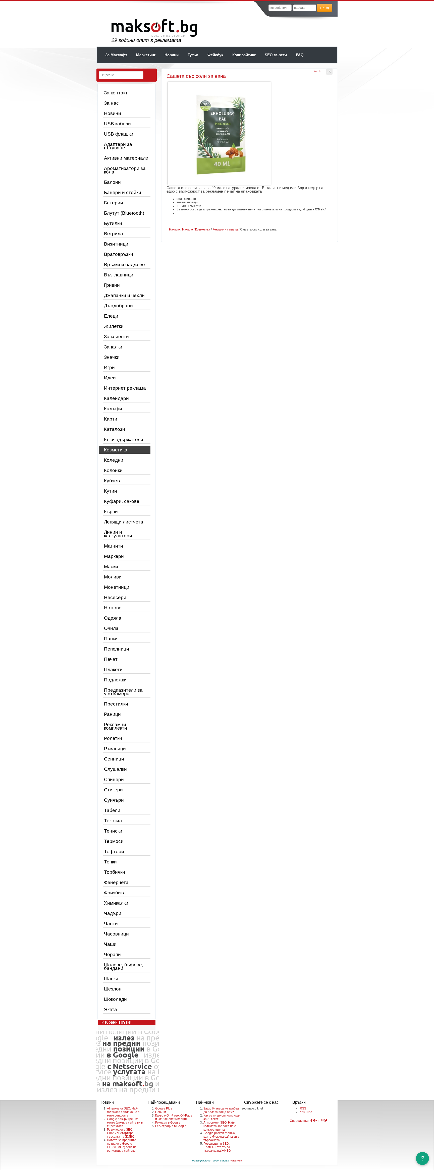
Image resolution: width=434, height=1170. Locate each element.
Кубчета (113, 480)
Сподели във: (299, 1121)
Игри (109, 367)
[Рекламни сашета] (329, 72)
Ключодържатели (123, 439)
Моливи (113, 576)
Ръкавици (115, 748)
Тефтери (114, 851)
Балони (112, 182)
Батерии (113, 202)
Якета (110, 1009)
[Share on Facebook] (311, 1120)
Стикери (113, 789)
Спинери (114, 779)
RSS (303, 1108)
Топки (110, 861)
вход (324, 8)
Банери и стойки (122, 192)
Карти (110, 419)
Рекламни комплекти (115, 726)
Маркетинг (145, 55)
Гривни (112, 285)
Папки (111, 638)
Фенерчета (116, 882)
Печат (111, 659)
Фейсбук (215, 55)
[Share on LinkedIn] (319, 1120)
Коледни (113, 460)
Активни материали (126, 158)
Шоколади (115, 999)
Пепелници (116, 649)
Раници (112, 714)
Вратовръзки (118, 254)
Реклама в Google (167, 1122)
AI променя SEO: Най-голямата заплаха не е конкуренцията (123, 1112)
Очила (111, 628)
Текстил (113, 820)
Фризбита (115, 892)
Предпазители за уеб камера (123, 691)
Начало (174, 229)
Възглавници (118, 274)
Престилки (116, 704)
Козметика (115, 449)
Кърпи (111, 511)
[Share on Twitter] (325, 1120)
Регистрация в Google (170, 1126)
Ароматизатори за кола (125, 170)
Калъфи (113, 408)
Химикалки (116, 903)
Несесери (115, 597)
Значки (112, 357)
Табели (112, 810)
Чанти (111, 923)
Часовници (116, 934)
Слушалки (115, 769)
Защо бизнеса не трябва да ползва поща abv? (221, 1110)
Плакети (113, 669)
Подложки (115, 679)
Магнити (113, 546)
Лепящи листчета (123, 521)
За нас (111, 103)
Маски (111, 566)
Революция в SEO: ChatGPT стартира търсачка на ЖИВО (120, 1133)
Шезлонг (113, 988)
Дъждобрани (118, 305)
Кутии (110, 491)
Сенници (114, 759)
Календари (116, 398)
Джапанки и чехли (124, 295)
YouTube (306, 1112)
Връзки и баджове (124, 264)
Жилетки (114, 326)
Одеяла (112, 618)
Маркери (114, 556)
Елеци (111, 316)
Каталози (114, 429)
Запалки (113, 346)
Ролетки (113, 738)
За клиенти (116, 336)
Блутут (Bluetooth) (124, 213)
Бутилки (113, 223)
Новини (172, 55)
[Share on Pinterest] (322, 1120)
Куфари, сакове (121, 501)
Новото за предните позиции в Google (121, 1141)
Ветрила (113, 233)
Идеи (110, 377)
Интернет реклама (125, 388)
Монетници (116, 587)
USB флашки (118, 134)
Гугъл (193, 55)
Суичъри (114, 800)
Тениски (113, 831)
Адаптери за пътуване (118, 146)
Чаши (110, 944)
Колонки (113, 470)
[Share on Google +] (315, 1120)
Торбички (114, 872)
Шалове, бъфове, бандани (123, 966)
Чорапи (112, 954)
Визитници (116, 244)
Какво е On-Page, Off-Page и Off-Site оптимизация (173, 1117)
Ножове (113, 607)
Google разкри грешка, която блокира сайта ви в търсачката (125, 1122)
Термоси (114, 841)
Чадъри (112, 913)
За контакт (116, 92)
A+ (315, 71)
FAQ (300, 55)
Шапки (111, 978)
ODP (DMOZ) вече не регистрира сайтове (122, 1148)
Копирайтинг (244, 55)
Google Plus (163, 1108)
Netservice (236, 1160)
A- (320, 71)
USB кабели (117, 123)
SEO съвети (276, 55)
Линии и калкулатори (118, 534)
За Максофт (116, 55)
